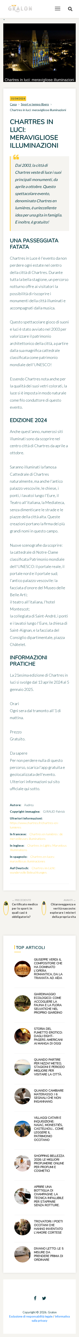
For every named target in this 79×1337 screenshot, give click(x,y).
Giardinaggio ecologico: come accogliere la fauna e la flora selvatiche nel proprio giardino (48, 1003)
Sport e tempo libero (35, 104)
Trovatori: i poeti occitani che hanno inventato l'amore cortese (48, 1226)
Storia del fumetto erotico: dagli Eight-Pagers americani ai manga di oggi (48, 1036)
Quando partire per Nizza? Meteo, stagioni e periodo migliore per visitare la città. (49, 1067)
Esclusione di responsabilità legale (30, 1316)
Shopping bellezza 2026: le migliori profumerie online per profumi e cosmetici (49, 1163)
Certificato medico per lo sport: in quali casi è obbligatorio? (25, 908)
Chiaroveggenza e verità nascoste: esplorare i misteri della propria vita (63, 908)
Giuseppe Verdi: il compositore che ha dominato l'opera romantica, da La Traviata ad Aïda (48, 969)
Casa (13, 104)
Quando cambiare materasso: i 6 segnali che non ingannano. (49, 1096)
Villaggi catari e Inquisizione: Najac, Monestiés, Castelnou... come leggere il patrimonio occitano (49, 1129)
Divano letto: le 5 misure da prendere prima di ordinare (48, 1254)
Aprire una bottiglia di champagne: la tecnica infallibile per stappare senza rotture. (49, 1196)
